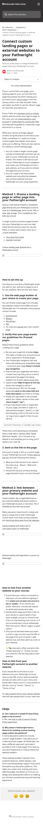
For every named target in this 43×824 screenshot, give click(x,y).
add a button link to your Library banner (22, 694)
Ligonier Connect (13, 240)
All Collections (7, 27)
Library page (22, 99)
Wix (7, 324)
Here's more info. (31, 380)
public (26, 91)
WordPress (10, 321)
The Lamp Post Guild (15, 237)
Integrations (20, 27)
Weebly (9, 318)
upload (20, 327)
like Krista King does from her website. (22, 520)
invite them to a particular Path (25, 121)
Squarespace (11, 316)
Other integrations (9, 30)
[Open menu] (39, 4)
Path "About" (28, 133)
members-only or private (28, 113)
